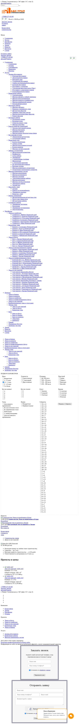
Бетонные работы (14, 117)
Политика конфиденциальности (11, 642)
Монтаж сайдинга (18, 107)
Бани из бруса (16, 313)
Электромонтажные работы (21, 178)
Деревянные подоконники (21, 208)
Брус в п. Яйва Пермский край (22, 244)
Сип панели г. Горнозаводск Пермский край (26, 289)
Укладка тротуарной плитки (21, 128)
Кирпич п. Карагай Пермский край (24, 234)
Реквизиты (12, 69)
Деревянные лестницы (19, 204)
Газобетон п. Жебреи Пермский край (24, 214)
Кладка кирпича (17, 147)
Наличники (16, 206)
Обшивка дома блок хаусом (21, 112)
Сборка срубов (17, 143)
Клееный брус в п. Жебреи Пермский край (26, 260)
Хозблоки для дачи (14, 325)
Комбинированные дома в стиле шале (20, 303)
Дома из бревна (13, 294)
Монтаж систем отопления (21, 182)
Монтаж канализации (19, 173)
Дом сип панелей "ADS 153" (14, 578)
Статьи (7, 50)
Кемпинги (15, 320)
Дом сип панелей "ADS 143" (14, 569)
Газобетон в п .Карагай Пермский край (25, 216)
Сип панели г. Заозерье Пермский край (25, 282)
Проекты (8, 43)
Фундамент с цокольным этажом (23, 90)
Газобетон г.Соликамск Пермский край (25, 220)
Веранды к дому (17, 194)
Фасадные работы (14, 105)
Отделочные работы (19, 138)
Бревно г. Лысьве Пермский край (23, 256)
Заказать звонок (7, 22)
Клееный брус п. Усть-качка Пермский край (26, 265)
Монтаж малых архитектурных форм (24, 133)
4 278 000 (18, 583)
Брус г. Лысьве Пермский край (22, 239)
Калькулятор (9, 609)
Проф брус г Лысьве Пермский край (24, 266)
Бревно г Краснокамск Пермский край (25, 249)
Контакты (8, 48)
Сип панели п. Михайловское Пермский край (27, 277)
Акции (7, 45)
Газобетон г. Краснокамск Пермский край (26, 221)
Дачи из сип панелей (19, 306)
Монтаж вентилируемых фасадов (23, 114)
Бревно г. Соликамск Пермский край (24, 253)
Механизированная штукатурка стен (24, 197)
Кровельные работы (15, 93)
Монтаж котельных (18, 180)
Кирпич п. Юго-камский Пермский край (25, 232)
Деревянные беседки (15, 324)
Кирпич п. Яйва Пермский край (23, 230)
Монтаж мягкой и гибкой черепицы (24, 97)
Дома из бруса (13, 237)
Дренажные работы (18, 183)
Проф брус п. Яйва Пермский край (23, 268)
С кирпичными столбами (20, 159)
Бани (10, 312)
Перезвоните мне (39, 675)
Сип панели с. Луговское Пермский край (26, 286)
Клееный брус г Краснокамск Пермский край (27, 263)
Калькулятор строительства (6, 28)
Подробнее (4, 521)
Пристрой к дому (14, 187)
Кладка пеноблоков (18, 142)
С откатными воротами (20, 162)
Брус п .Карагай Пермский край (22, 240)
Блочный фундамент (19, 85)
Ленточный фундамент (20, 78)
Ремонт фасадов (17, 116)
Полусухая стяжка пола (20, 199)
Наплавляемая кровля (19, 104)
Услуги (7, 40)
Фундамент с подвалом (20, 86)
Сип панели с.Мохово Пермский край (24, 279)
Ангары (15, 188)
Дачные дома (12, 305)
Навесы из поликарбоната (20, 190)
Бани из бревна (17, 315)
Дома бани (15, 318)
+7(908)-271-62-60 (7, 16)
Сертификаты (13, 67)
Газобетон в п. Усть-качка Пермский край (26, 218)
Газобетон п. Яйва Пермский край (23, 223)
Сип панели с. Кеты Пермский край (24, 287)
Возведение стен (13, 140)
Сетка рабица (16, 156)
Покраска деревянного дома (21, 109)
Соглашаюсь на (40, 670)
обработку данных (45, 670)
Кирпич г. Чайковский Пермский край (25, 235)
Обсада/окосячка (17, 209)
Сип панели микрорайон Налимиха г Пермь (27, 280)
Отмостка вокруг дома (19, 123)
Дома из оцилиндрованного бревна (20, 247)
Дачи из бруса (16, 308)
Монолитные (16, 161)
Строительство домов (12, 538)
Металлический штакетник (21, 152)
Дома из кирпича (14, 296)
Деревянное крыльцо (19, 192)
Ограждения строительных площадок (24, 169)
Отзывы (11, 65)
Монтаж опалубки (18, 124)
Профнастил (16, 154)
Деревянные (16, 157)
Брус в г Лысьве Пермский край (23, 246)
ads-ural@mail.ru (6, 3)
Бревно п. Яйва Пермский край (22, 251)
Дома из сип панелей (15, 270)
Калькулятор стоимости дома (5, 533)
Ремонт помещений (14, 195)
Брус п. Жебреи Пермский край (22, 242)
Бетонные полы (17, 121)
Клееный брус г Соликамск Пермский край (26, 261)
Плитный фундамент (19, 76)
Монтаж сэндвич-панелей (20, 149)
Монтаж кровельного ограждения (23, 168)
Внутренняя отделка (15, 135)
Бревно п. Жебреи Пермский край (23, 254)
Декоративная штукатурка (21, 137)
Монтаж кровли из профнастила (23, 100)
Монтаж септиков (18, 176)
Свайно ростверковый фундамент (23, 83)
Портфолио (8, 42)
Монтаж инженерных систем (18, 171)
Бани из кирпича (17, 317)
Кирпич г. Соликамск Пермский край (24, 227)
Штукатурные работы (19, 201)
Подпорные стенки (18, 119)
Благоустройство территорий (18, 126)
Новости (7, 47)
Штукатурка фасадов (19, 111)
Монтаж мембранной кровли (21, 102)
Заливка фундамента (15, 74)
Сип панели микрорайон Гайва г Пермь (25, 275)
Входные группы (18, 166)
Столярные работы (14, 202)
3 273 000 (18, 574)
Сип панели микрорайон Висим (23, 272)
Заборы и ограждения (15, 150)
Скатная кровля (17, 95)
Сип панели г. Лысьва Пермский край (24, 291)
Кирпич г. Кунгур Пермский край (23, 228)
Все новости (5, 528)
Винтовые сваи (17, 79)
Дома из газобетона (14, 213)
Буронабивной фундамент (21, 91)
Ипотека (11, 71)
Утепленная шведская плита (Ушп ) (24, 88)
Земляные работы (18, 131)
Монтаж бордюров (18, 130)
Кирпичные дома (14, 225)
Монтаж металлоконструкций (22, 145)
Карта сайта (26, 642)
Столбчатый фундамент (20, 81)
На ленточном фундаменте (21, 164)
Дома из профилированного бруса (19, 258)
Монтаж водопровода (19, 175)
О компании (9, 38)
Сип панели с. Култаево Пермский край (25, 273)
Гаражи (10, 322)
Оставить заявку (5, 24)
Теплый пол (16, 185)
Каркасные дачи (17, 310)
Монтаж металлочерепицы (21, 98)
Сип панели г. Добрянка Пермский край (25, 284)
